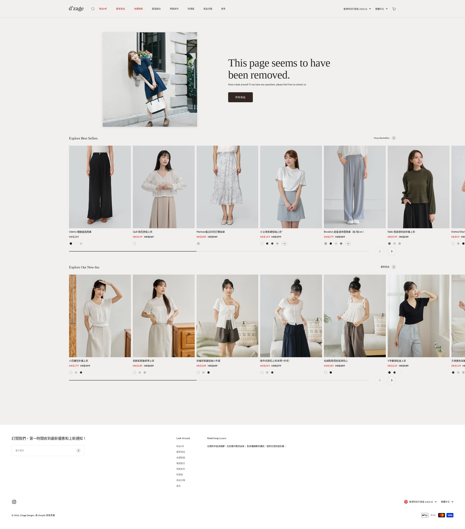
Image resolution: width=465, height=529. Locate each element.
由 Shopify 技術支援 (45, 515)
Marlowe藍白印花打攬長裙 (211, 231)
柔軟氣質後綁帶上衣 (143, 360)
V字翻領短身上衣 (397, 360)
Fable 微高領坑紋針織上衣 (401, 231)
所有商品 (240, 97)
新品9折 (103, 8)
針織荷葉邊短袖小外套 (208, 360)
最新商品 (120, 8)
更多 (223, 8)
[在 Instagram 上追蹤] (14, 501)
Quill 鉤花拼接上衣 (142, 231)
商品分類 (207, 8)
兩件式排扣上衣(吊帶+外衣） (275, 360)
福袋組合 (156, 8)
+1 (284, 243)
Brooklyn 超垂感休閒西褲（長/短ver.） (344, 231)
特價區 (191, 8)
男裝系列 (174, 8)
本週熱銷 (138, 8)
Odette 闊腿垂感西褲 (80, 231)
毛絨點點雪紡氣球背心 (336, 360)
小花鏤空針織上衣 (78, 360)
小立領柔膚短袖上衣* (271, 231)
